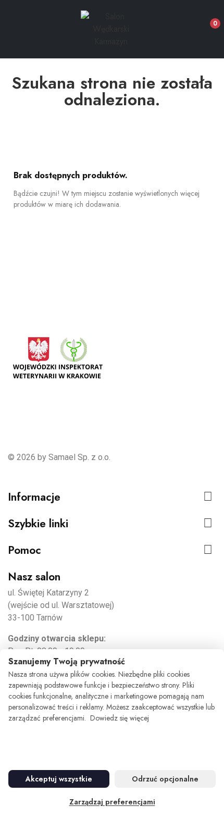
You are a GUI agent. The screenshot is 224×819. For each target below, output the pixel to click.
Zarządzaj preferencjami (112, 802)
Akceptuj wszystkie (59, 779)
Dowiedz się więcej (119, 718)
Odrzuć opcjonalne (165, 779)
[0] (206, 19)
